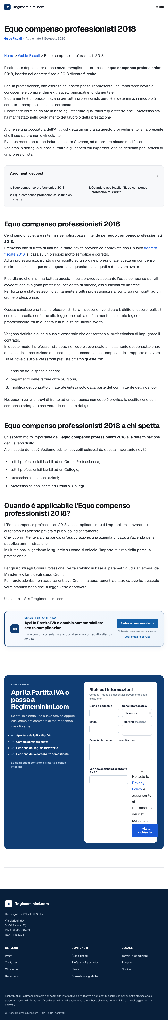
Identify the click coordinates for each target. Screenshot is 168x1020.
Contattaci (11, 962)
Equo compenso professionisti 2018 (38, 187)
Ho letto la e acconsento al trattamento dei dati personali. (142, 798)
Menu (160, 7)
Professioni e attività (85, 962)
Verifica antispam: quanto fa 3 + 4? (108, 770)
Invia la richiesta (145, 830)
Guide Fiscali (13, 38)
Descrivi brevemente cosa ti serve (112, 740)
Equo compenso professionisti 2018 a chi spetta (43, 197)
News (75, 969)
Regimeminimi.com (28, 7)
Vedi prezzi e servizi (137, 636)
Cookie (126, 969)
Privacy (127, 962)
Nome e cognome (100, 706)
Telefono (134, 722)
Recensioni (12, 976)
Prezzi (9, 956)
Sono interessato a (134, 706)
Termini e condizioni (135, 956)
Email (93, 722)
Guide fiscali (80, 956)
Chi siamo (11, 969)
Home (9, 55)
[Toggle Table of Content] (153, 176)
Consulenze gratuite (85, 976)
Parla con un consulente (137, 623)
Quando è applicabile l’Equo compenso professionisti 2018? (119, 189)
